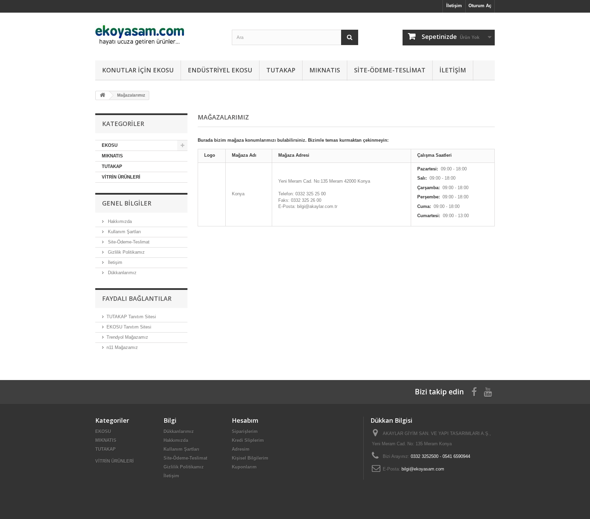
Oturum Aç (479, 5)
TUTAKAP (280, 70)
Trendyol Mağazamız (127, 337)
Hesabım (245, 420)
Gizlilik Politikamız (126, 252)
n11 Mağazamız (122, 347)
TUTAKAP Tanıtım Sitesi (131, 316)
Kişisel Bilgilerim (250, 458)
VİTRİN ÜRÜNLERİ (121, 177)
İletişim (454, 5)
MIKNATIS (324, 70)
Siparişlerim (245, 431)
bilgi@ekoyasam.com (423, 469)
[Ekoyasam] (158, 35)
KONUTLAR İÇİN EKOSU (138, 70)
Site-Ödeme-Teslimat (389, 70)
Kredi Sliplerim (248, 440)
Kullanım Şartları (124, 231)
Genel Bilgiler (126, 203)
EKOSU (109, 145)
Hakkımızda (119, 221)
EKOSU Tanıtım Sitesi (129, 326)
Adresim (241, 449)
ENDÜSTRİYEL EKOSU (220, 70)
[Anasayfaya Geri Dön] (102, 95)
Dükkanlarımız (122, 272)
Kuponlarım (244, 466)
